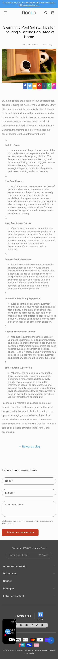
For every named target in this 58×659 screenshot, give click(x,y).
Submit (45, 555)
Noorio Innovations (18, 650)
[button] (5, 12)
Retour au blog (31, 446)
